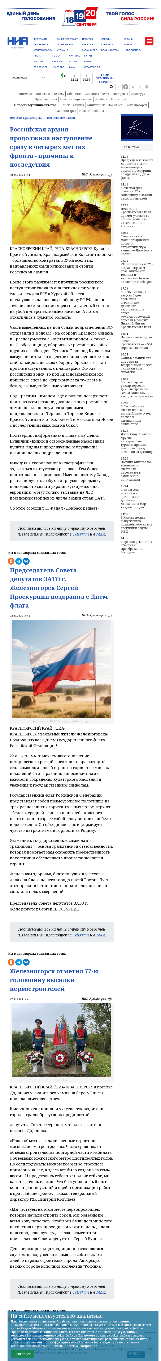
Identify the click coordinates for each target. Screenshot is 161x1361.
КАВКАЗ (128, 44)
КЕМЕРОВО (58, 67)
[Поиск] (111, 87)
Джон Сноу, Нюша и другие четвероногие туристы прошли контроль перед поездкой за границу (137, 443)
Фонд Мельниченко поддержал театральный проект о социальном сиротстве (136, 365)
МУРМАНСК (63, 50)
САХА (72, 67)
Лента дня (118, 99)
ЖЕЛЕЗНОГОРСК (43, 50)
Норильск (115, 105)
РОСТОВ (38, 61)
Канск (65, 105)
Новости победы (91, 111)
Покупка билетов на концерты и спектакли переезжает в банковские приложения (136, 471)
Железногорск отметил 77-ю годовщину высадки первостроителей (136, 193)
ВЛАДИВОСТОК (110, 50)
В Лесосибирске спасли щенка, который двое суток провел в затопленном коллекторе (136, 415)
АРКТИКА (74, 55)
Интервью (120, 94)
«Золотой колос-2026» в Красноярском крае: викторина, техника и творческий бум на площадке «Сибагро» (137, 273)
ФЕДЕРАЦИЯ (40, 39)
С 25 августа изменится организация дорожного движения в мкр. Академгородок (134, 498)
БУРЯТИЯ (87, 44)
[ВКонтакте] (133, 87)
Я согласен (22, 1354)
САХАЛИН (106, 39)
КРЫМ (87, 61)
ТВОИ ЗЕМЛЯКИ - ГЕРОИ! (105, 78)
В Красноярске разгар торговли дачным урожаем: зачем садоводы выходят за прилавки (137, 389)
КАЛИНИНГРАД (65, 44)
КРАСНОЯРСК (41, 44)
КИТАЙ (88, 55)
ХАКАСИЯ (57, 61)
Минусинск (96, 105)
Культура (138, 94)
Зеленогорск (66, 111)
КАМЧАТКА (107, 44)
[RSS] (118, 87)
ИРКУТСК (87, 39)
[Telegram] (147, 87)
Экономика (24, 94)
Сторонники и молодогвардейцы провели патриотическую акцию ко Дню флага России (137, 245)
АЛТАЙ (73, 61)
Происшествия (46, 99)
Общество (74, 94)
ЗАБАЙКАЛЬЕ (89, 50)
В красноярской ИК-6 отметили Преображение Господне (137, 547)
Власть (59, 94)
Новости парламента (76, 99)
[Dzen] (125, 87)
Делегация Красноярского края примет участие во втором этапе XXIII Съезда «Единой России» (136, 217)
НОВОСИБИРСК (132, 50)
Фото (106, 94)
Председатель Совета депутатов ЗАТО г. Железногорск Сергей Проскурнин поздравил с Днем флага (137, 169)
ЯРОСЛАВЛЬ (41, 67)
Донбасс (101, 99)
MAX (100, 534)
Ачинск (78, 105)
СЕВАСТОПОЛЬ (92, 67)
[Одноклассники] (140, 87)
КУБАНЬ (128, 39)
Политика (43, 94)
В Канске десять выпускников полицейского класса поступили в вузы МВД (137, 524)
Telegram (81, 534)
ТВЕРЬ (37, 55)
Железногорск (136, 105)
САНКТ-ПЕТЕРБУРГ (67, 39)
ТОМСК (56, 55)
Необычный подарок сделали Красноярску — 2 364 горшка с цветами (137, 343)
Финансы (92, 94)
